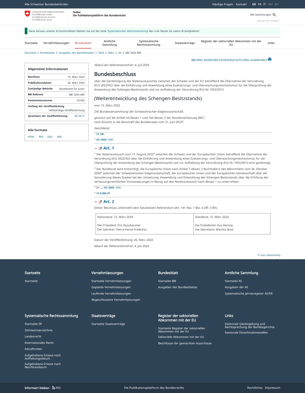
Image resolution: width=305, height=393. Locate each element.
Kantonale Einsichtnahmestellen (246, 332)
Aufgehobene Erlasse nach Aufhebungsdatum (43, 356)
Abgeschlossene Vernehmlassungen (115, 299)
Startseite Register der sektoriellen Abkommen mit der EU (181, 329)
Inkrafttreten (33, 349)
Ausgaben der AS (236, 287)
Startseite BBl (167, 281)
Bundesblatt (47, 52)
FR (259, 4)
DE (254, 4)
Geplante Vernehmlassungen (111, 287)
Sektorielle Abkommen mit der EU (181, 337)
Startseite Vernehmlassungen (111, 281)
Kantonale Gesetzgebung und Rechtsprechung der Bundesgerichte (249, 325)
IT (264, 4)
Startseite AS (233, 281)
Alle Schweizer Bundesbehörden (46, 4)
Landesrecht (33, 336)
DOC (50, 136)
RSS (56, 388)
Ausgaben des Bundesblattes (76, 52)
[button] (56, 43)
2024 (101, 52)
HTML (31, 136)
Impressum (272, 388)
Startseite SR (33, 324)
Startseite (30, 52)
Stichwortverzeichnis (39, 330)
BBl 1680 (104, 139)
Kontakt (241, 4)
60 (119, 52)
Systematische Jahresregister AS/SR (249, 293)
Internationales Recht (39, 342)
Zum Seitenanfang (268, 255)
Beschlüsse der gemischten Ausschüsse (185, 343)
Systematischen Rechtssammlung (128, 31)
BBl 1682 (112, 187)
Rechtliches (254, 388)
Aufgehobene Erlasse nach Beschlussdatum (43, 365)
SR (100, 134)
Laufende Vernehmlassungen (111, 293)
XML (59, 136)
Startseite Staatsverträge (108, 324)
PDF (41, 136)
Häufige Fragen (222, 4)
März (111, 52)
